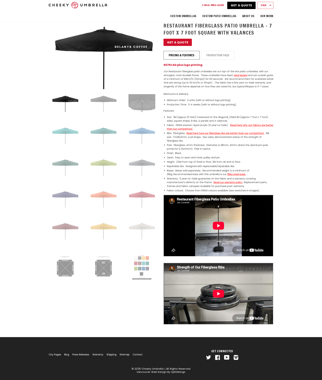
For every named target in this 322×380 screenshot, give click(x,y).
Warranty (97, 354)
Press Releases (80, 354)
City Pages (55, 354)
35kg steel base (236, 174)
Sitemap (124, 354)
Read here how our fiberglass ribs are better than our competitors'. (225, 133)
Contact (138, 354)
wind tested (240, 75)
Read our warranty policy (228, 182)
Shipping (111, 354)
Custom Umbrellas (183, 16)
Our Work (266, 16)
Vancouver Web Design (152, 372)
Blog (66, 354)
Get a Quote (241, 5)
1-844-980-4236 (213, 5)
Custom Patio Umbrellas (219, 16)
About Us (248, 16)
